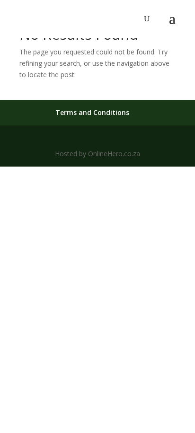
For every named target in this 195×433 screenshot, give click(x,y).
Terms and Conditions (92, 112)
